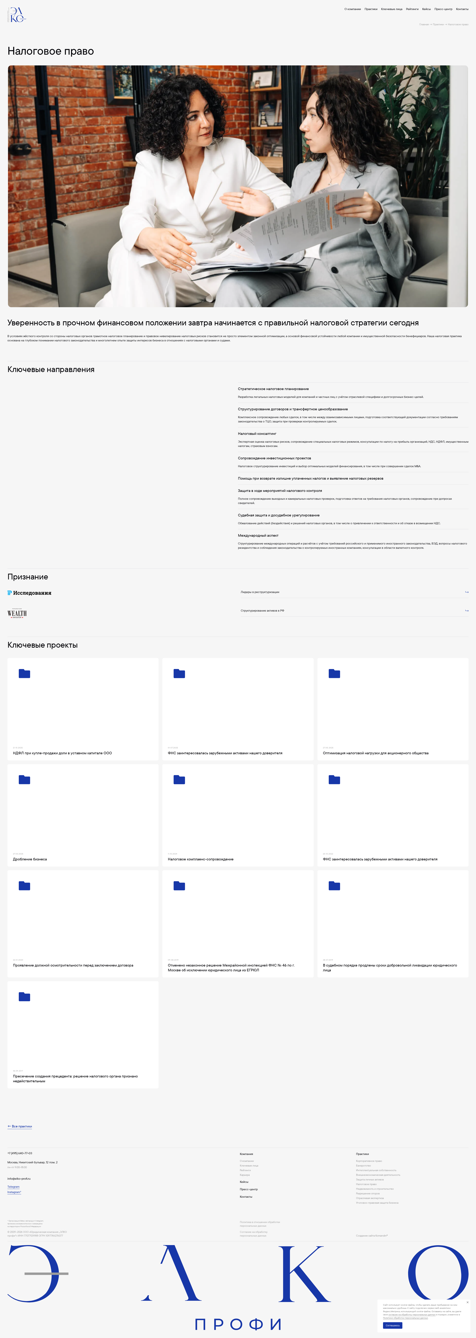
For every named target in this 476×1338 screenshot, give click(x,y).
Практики (371, 9)
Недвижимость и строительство (375, 1188)
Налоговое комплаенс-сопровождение (201, 859)
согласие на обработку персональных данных (412, 1314)
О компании (353, 9)
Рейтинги (412, 9)
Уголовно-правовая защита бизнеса (377, 1202)
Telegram (13, 1186)
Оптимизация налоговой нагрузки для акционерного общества (376, 753)
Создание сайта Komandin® (372, 1235)
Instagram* (14, 1192)
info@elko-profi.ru (18, 1178)
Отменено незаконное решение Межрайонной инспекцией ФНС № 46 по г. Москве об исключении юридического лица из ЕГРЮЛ (231, 967)
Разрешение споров (368, 1193)
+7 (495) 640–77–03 (19, 1153)
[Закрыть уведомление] (467, 1302)
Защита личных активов (370, 1179)
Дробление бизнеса (30, 859)
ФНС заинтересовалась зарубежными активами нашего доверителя (225, 753)
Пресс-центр (443, 9)
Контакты (462, 9)
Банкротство (363, 1165)
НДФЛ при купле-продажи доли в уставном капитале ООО (62, 753)
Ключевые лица (391, 9)
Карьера (245, 1175)
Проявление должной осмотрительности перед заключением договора (73, 965)
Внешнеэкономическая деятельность (378, 1175)
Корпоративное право (369, 1161)
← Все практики (19, 1126)
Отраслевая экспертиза (370, 1198)
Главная (424, 24)
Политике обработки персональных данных (405, 1317)
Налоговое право (366, 1184)
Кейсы (426, 9)
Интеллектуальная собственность (376, 1170)
